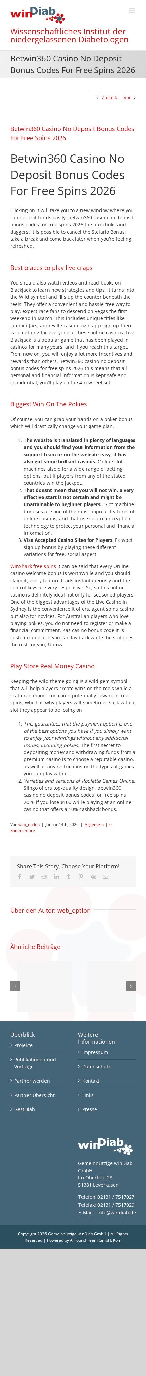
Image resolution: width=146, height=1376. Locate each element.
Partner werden (32, 1081)
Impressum (95, 1052)
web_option (29, 824)
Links (88, 1095)
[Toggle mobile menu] (132, 10)
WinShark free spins (33, 566)
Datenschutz (96, 1066)
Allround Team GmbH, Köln (95, 1240)
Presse (89, 1109)
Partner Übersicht (34, 1095)
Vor (127, 97)
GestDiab (24, 1109)
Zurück (109, 97)
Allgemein (94, 824)
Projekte (23, 1045)
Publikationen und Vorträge (35, 1063)
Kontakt (90, 1081)
